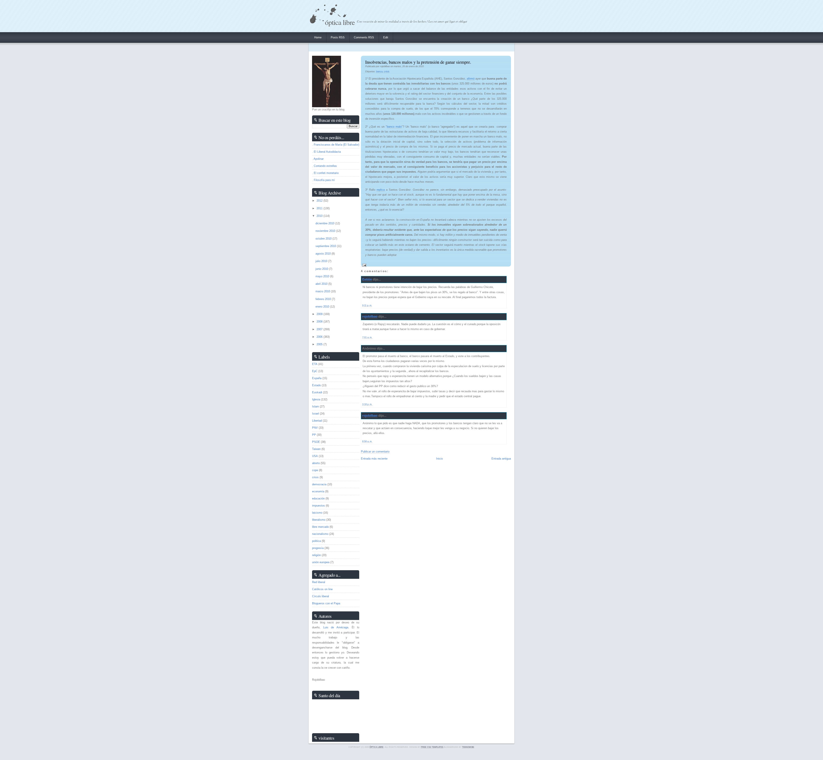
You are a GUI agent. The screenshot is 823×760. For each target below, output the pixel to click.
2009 (320, 314)
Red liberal (318, 582)
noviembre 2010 (325, 230)
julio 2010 (321, 261)
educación (318, 498)
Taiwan (316, 449)
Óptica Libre (340, 22)
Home (317, 37)
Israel (315, 413)
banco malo (394, 126)
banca (379, 71)
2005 (320, 344)
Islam (315, 406)
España (316, 378)
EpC (314, 371)
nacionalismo (320, 533)
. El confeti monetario (325, 173)
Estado (316, 385)
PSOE (316, 441)
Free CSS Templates (432, 747)
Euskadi (317, 392)
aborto (316, 463)
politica (316, 541)
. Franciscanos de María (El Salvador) (335, 144)
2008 (320, 321)
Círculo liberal (320, 596)
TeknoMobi (468, 747)
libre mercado (320, 526)
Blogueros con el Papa (326, 603)
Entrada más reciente (374, 458)
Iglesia (316, 399)
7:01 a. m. (367, 337)
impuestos (318, 505)
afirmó (471, 78)
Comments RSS (364, 37)
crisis (386, 71)
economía (318, 491)
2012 (320, 200)
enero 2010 (322, 306)
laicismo (317, 512)
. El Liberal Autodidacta (326, 151)
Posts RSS (338, 37)
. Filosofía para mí (323, 180)
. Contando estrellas (324, 165)
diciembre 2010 (325, 223)
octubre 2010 (323, 238)
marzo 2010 (323, 291)
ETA (314, 364)
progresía (318, 548)
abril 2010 (321, 283)
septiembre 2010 (326, 246)
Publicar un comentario (375, 451)
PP (314, 434)
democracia (319, 484)
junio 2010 (322, 268)
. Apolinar (318, 158)
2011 (320, 208)
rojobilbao (369, 316)
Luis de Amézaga (335, 627)
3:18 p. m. (367, 404)
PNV (315, 427)
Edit (385, 37)
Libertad (317, 420)
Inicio (439, 458)
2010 (320, 215)
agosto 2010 (323, 253)
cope (315, 470)
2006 (320, 336)
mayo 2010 (322, 276)
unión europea (320, 562)
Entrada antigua (501, 458)
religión (316, 555)
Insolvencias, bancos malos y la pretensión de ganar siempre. (418, 62)
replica (381, 189)
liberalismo (318, 519)
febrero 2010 (323, 299)
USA (315, 456)
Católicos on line (322, 589)
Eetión (367, 279)
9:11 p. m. (367, 305)
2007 (320, 329)
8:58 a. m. (367, 441)
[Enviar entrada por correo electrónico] (363, 265)
